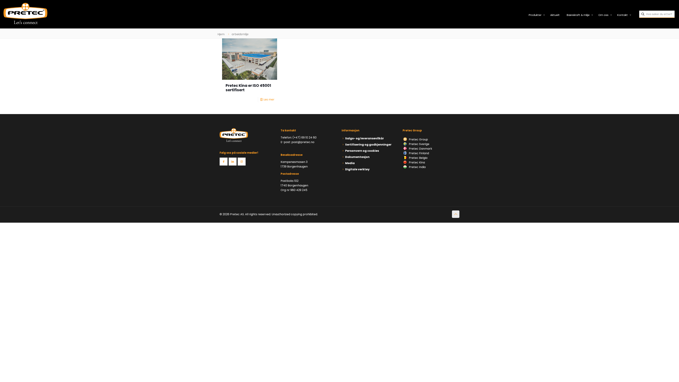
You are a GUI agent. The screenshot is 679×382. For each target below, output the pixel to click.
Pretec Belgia (417, 158)
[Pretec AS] (25, 13)
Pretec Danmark (420, 149)
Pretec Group (418, 139)
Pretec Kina (416, 162)
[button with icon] (224, 162)
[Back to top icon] (455, 214)
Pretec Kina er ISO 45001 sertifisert (248, 87)
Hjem (221, 34)
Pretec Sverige (419, 144)
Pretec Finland (418, 153)
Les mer (268, 99)
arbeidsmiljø (240, 34)
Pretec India (417, 167)
